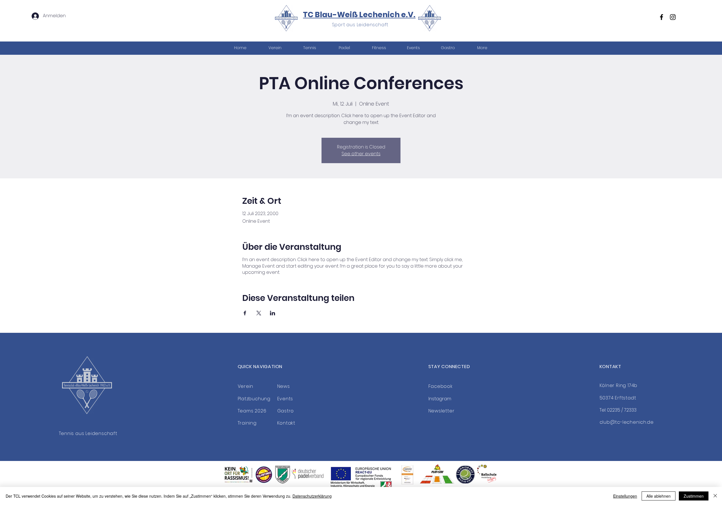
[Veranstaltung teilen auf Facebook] (245, 313)
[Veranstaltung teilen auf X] (258, 313)
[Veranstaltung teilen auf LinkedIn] (272, 313)
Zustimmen (694, 496)
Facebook (440, 386)
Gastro (285, 411)
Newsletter (441, 411)
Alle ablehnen (658, 496)
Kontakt (286, 423)
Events (285, 398)
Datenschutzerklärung (312, 496)
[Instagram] (673, 17)
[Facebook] (661, 17)
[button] (309, 48)
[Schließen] (715, 495)
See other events (361, 153)
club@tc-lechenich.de (627, 422)
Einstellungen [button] (625, 496)
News (283, 386)
